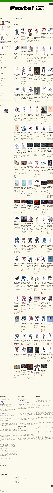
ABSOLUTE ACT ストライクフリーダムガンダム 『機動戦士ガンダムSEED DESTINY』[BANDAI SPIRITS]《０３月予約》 (17, 223)
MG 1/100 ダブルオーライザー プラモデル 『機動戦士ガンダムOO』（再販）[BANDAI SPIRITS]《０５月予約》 (24, 342)
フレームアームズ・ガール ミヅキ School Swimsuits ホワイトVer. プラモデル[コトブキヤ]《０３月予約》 (8, 27)
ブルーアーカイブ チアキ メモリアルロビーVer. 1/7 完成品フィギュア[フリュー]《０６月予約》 (43, 133)
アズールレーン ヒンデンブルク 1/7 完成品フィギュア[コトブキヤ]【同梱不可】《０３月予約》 (30, 133)
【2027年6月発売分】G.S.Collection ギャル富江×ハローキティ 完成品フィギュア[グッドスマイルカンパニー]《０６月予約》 (8, 22)
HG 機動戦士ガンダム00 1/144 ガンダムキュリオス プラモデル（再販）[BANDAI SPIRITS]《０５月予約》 (17, 324)
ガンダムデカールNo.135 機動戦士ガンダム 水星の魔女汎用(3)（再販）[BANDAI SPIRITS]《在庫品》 (24, 188)
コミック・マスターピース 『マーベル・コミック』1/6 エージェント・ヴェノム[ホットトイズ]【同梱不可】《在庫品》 (44, 206)
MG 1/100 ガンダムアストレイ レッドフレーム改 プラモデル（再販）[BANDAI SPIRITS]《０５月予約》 (17, 355)
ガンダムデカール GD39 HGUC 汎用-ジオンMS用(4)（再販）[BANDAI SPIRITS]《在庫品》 (17, 188)
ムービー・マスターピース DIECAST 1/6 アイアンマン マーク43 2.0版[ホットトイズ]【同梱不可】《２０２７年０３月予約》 (23, 206)
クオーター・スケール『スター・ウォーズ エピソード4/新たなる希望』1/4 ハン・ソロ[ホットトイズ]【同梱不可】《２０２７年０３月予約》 (23, 371)
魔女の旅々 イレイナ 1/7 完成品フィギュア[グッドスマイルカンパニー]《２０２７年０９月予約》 (37, 133)
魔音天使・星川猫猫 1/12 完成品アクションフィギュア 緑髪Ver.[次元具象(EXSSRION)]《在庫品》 (17, 133)
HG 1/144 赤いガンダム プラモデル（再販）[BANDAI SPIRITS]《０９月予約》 (24, 264)
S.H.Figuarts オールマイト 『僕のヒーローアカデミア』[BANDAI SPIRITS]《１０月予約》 (30, 305)
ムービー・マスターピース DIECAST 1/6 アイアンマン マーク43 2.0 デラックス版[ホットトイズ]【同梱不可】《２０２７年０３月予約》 (17, 206)
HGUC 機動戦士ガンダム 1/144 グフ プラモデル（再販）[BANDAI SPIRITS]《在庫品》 (23, 283)
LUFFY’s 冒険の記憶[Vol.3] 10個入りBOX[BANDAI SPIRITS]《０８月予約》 (37, 301)
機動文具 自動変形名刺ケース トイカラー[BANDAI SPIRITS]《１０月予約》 (43, 34)
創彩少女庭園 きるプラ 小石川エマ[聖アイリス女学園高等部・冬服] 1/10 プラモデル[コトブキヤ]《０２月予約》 (30, 75)
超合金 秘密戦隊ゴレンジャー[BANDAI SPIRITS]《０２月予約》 (23, 33)
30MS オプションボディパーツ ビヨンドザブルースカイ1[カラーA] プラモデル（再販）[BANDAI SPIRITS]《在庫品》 (43, 284)
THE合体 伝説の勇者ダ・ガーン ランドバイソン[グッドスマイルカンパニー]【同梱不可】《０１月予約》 (37, 374)
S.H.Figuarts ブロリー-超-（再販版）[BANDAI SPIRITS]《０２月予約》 (37, 77)
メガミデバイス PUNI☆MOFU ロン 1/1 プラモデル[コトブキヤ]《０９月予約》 (37, 186)
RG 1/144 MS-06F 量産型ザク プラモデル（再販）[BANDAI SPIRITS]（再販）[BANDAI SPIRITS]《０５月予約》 (30, 342)
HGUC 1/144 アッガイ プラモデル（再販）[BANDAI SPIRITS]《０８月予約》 (37, 245)
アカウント (38, 3)
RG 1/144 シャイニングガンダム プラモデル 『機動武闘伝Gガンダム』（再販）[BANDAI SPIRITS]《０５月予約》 (37, 342)
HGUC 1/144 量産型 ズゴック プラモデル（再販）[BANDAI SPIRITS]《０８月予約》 (17, 245)
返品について (15, 478)
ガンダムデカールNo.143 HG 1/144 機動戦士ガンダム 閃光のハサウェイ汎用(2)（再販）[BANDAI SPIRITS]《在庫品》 (30, 188)
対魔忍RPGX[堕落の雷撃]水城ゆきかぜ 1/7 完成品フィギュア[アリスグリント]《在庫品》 (23, 168)
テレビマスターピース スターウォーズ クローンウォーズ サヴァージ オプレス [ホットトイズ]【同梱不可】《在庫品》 (43, 188)
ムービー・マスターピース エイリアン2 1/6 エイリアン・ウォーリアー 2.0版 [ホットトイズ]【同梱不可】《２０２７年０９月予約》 (37, 150)
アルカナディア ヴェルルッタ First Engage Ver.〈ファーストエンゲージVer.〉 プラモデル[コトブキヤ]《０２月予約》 (23, 78)
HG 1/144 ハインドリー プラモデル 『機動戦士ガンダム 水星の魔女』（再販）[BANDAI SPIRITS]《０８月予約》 (17, 95)
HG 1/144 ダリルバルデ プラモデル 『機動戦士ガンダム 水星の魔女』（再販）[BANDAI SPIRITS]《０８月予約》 (37, 265)
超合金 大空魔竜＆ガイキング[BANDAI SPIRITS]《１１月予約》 (43, 168)
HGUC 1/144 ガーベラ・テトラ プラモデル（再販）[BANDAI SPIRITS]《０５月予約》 (30, 323)
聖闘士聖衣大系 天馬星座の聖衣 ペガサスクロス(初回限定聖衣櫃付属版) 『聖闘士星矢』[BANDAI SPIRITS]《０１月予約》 (37, 37)
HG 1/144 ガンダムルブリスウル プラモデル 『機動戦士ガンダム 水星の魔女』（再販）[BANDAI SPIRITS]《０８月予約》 (30, 265)
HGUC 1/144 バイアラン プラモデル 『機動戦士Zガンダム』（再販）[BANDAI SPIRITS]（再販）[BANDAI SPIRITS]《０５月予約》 (37, 324)
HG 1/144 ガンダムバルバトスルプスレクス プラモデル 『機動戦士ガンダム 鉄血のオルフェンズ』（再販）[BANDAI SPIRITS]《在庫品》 (37, 284)
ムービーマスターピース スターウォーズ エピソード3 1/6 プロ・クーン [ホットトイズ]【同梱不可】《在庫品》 (37, 355)
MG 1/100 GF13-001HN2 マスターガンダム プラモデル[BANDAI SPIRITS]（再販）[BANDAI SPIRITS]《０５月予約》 (17, 342)
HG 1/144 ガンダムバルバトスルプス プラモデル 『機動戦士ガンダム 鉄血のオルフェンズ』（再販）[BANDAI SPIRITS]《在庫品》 (30, 284)
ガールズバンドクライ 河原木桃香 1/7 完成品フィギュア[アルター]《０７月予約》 (37, 97)
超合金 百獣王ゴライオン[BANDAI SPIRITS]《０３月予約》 (30, 38)
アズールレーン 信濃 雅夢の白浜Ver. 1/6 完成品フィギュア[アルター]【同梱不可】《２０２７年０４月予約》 (30, 167)
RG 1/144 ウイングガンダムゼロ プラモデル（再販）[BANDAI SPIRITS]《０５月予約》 (23, 354)
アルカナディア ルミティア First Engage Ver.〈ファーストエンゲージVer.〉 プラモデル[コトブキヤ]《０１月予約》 (44, 57)
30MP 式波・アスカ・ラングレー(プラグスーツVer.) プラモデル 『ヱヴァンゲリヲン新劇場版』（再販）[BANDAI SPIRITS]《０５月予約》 (17, 304)
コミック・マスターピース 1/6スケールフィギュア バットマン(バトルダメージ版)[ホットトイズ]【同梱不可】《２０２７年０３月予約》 (30, 207)
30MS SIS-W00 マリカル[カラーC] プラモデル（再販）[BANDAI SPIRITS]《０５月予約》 (44, 341)
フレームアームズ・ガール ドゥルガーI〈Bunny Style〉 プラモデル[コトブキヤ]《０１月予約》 (43, 227)
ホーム (1, 15)
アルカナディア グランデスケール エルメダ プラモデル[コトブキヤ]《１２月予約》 (8, 46)
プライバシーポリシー (17, 481)
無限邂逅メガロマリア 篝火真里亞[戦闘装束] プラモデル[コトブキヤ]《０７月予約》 (44, 354)
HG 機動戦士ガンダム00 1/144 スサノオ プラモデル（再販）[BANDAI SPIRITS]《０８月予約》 (17, 264)
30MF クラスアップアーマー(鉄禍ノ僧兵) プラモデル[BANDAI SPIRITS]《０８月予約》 (30, 95)
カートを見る (24, 478)
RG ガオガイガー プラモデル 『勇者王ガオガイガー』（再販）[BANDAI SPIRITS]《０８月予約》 (30, 245)
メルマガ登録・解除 (16, 482)
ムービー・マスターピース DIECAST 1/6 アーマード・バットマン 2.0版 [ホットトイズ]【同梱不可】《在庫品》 (43, 370)
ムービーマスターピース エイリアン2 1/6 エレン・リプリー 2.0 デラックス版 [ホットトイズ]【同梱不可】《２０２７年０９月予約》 (43, 150)
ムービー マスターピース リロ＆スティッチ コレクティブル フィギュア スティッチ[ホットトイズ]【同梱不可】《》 (17, 372)
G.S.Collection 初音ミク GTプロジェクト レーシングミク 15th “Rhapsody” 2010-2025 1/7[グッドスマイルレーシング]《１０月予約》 (23, 152)
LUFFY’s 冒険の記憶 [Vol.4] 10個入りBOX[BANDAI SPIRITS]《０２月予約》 (8, 42)
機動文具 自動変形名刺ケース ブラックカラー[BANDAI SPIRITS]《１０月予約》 (17, 53)
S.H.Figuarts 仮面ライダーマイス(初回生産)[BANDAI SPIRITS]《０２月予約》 (8, 35)
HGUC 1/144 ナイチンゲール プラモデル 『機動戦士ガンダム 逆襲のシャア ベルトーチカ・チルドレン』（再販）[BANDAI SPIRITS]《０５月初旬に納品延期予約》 (43, 304)
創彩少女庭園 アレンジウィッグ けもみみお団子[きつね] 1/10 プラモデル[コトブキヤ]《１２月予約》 (30, 114)
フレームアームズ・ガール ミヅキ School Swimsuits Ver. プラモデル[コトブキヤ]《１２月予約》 (37, 225)
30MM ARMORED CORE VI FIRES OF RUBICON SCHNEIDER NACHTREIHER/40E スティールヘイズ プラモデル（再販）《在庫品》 (17, 284)
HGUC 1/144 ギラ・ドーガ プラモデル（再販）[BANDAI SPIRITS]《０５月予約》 (24, 323)
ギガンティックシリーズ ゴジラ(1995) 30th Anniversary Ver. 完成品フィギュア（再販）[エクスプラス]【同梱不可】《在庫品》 (30, 373)
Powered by (1, 491)
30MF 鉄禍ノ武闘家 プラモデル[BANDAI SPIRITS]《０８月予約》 (24, 95)
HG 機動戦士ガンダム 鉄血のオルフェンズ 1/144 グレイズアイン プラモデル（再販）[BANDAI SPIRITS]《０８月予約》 (43, 75)
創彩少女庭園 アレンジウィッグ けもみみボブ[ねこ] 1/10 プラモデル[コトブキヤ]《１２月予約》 (37, 114)
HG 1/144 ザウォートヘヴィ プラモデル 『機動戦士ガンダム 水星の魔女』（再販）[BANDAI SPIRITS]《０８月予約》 (43, 265)
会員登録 (43, 3)
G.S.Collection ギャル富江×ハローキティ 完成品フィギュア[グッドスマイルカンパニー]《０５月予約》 (30, 225)
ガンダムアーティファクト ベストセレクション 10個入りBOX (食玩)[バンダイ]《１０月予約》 (17, 168)
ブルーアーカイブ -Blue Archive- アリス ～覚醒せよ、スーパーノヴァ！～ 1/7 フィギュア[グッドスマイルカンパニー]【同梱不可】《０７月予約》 (23, 134)
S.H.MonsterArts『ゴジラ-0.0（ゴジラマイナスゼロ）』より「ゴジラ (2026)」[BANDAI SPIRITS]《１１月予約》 (44, 116)
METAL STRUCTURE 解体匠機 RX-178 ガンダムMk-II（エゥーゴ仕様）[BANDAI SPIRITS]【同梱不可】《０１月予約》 (24, 225)
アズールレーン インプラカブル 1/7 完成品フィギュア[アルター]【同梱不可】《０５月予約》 (17, 115)
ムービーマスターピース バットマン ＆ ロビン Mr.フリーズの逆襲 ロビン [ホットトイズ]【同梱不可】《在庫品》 (37, 208)
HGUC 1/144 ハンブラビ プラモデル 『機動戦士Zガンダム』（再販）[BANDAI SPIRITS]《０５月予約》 (30, 355)
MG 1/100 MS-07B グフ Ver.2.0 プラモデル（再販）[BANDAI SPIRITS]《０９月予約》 (43, 245)
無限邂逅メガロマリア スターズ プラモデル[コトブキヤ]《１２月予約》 (17, 75)
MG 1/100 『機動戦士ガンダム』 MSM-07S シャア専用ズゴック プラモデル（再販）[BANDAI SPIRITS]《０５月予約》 (24, 304)
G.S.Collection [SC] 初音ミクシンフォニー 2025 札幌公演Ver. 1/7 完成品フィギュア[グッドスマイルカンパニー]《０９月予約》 (17, 152)
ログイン (47, 3)
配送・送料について (16, 477)
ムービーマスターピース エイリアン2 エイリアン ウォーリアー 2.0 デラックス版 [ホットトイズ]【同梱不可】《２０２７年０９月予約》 (30, 150)
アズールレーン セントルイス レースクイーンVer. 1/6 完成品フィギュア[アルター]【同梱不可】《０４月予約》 (43, 93)
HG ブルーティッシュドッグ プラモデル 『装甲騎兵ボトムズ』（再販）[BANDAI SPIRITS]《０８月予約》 (24, 245)
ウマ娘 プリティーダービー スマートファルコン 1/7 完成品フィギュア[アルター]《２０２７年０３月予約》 (37, 171)
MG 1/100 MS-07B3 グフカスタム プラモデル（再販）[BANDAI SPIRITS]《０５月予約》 (43, 323)
